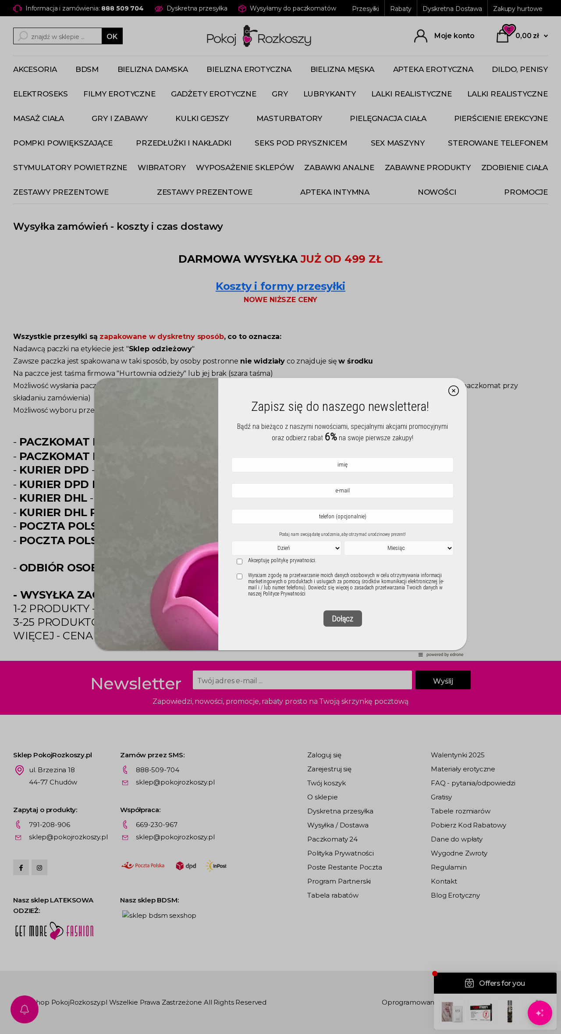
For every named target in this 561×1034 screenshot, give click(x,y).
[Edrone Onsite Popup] (280, 517)
